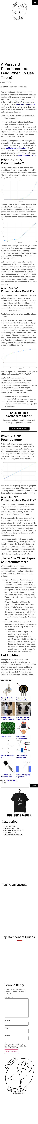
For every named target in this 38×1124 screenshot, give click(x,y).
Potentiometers (11, 780)
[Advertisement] (19, 42)
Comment (9, 997)
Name (7, 1020)
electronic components (25, 104)
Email (7, 1028)
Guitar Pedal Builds (11, 832)
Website (7, 1035)
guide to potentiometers (16, 148)
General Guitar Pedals (12, 828)
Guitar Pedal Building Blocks (14, 830)
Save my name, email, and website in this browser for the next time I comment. (15, 1046)
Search (3, 782)
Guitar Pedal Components (17, 87)
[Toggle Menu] (35, 2)
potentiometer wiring (27, 155)
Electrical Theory (10, 826)
